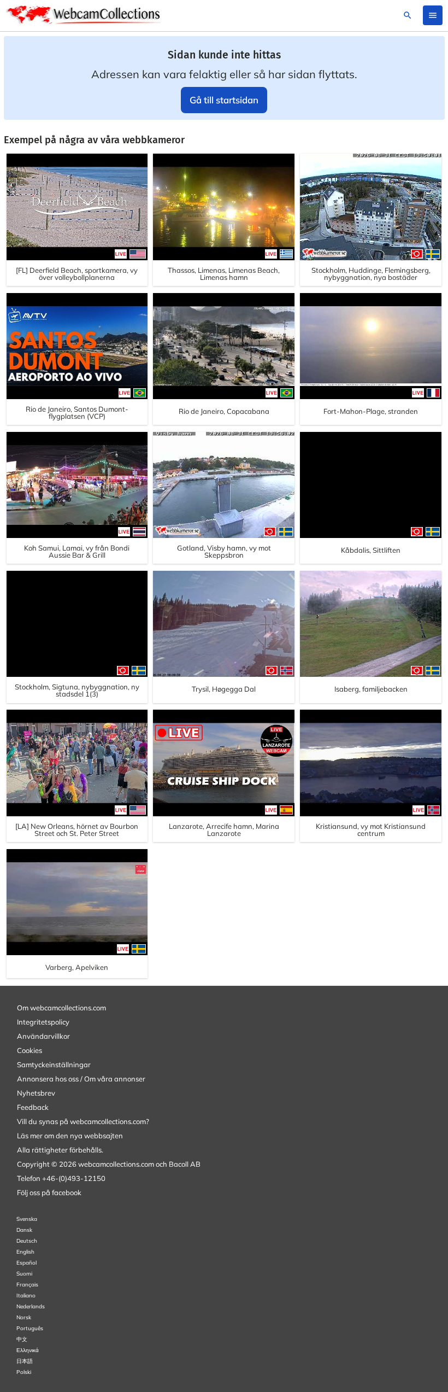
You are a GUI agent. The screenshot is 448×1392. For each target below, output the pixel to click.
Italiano (26, 1295)
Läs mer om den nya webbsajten (70, 1135)
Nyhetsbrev (36, 1093)
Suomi (24, 1273)
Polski (23, 1372)
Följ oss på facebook (49, 1192)
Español (26, 1262)
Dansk (24, 1229)
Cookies (29, 1050)
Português (29, 1328)
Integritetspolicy (43, 1021)
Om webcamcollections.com (61, 1007)
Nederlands (30, 1306)
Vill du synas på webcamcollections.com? (83, 1121)
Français (27, 1284)
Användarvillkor (43, 1036)
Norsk (23, 1317)
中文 (21, 1339)
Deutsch (26, 1240)
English (25, 1251)
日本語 (24, 1361)
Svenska (26, 1219)
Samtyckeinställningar (54, 1064)
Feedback (33, 1107)
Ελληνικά (27, 1350)
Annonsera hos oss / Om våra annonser (81, 1078)
